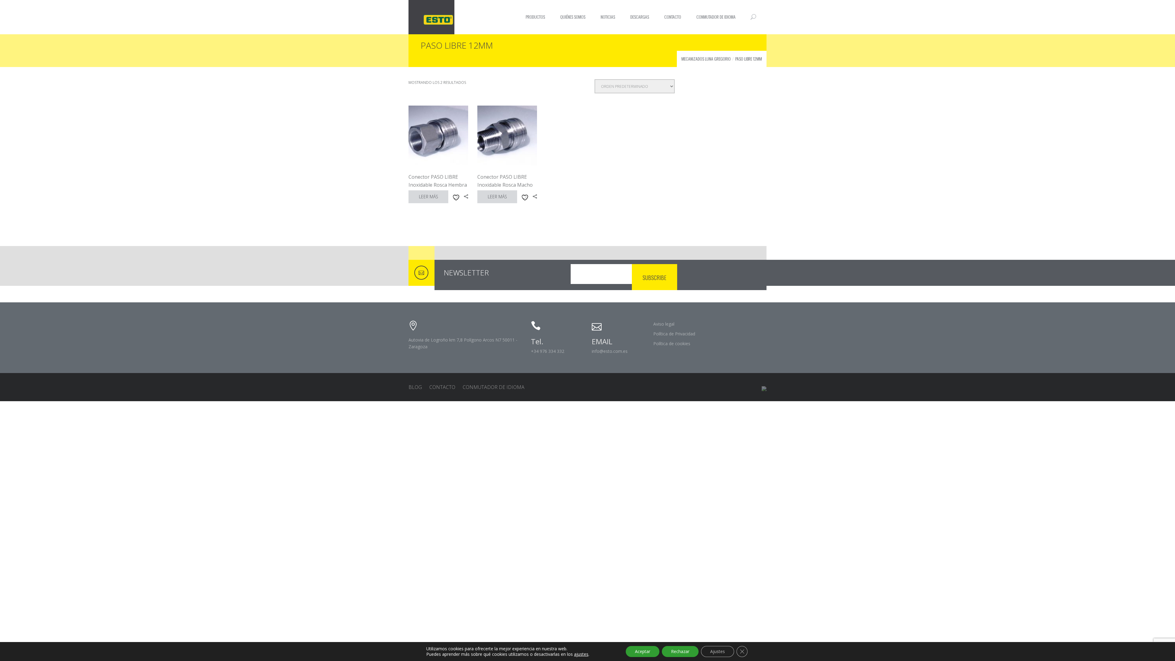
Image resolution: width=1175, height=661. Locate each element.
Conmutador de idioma (716, 16)
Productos (535, 16)
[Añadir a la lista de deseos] (455, 197)
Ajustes (717, 651)
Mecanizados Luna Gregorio (706, 58)
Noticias (608, 16)
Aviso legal (663, 324)
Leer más (428, 197)
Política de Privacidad (674, 334)
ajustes (581, 654)
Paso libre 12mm (748, 58)
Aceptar (642, 651)
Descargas (639, 16)
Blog (415, 387)
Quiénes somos (572, 16)
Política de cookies (671, 343)
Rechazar (680, 651)
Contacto (672, 16)
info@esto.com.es (610, 351)
